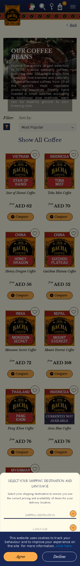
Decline (59, 556)
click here (64, 546)
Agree (20, 556)
